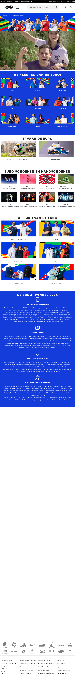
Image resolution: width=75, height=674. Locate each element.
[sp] (14, 644)
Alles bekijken (70, 653)
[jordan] (51, 644)
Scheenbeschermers (64, 670)
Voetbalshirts (61, 663)
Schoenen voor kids (26, 670)
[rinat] (23, 651)
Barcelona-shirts (43, 670)
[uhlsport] (33, 651)
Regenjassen (61, 667)
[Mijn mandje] (71, 7)
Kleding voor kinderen (45, 660)
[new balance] (4, 651)
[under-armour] (51, 651)
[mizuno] (42, 651)
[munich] (70, 644)
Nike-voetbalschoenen (27, 663)
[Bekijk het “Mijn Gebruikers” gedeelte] (65, 7)
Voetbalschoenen (7, 660)
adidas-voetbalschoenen (28, 660)
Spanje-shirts (61, 660)
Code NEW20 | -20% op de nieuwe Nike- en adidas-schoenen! (54, 1)
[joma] (61, 644)
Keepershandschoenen (46, 663)
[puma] (42, 644)
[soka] (4, 644)
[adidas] (23, 644)
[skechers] (61, 651)
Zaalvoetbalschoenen (8, 663)
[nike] (33, 644)
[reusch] (14, 651)
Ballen (22, 667)
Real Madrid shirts (44, 667)
